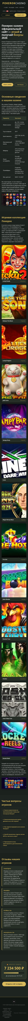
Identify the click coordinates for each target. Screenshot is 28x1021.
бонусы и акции (21, 11)
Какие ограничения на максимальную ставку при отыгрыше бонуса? (11, 812)
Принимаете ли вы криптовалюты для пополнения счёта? (12, 843)
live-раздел (11, 7)
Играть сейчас (7, 84)
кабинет (7, 15)
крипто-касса (13, 11)
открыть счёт (20, 15)
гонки (16, 7)
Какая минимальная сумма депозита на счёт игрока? (12, 820)
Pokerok (14, 3)
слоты (5, 11)
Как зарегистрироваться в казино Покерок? (14, 828)
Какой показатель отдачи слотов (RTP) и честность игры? (13, 835)
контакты (21, 7)
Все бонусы (20, 84)
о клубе (6, 7)
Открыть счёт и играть (14, 984)
